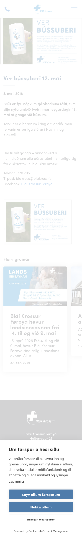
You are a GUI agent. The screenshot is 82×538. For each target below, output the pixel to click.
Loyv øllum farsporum (41, 494)
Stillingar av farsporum (41, 519)
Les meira (16, 481)
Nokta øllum (41, 507)
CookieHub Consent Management (48, 531)
